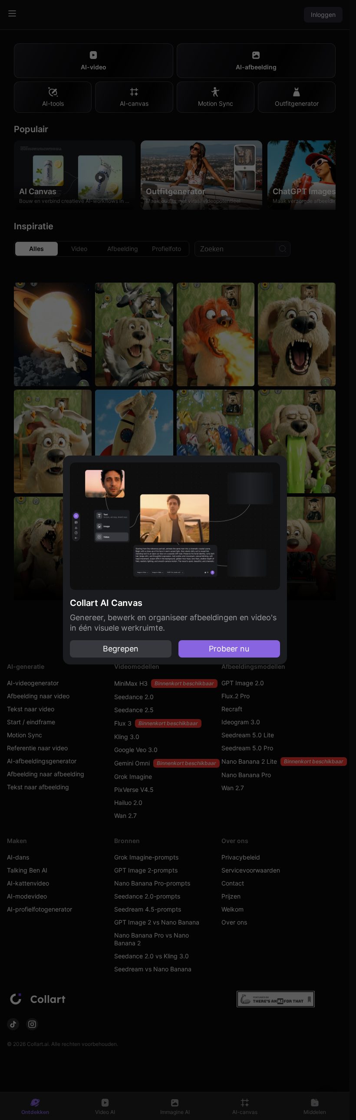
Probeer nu (229, 648)
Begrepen (120, 648)
